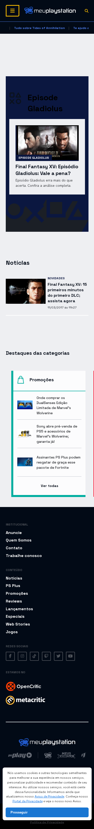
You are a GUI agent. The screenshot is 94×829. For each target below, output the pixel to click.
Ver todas (49, 486)
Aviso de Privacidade (49, 796)
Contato (14, 547)
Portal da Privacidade (28, 801)
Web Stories (18, 624)
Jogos (12, 631)
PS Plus (13, 585)
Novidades (56, 278)
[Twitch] (46, 656)
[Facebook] (10, 656)
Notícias (14, 578)
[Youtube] (70, 656)
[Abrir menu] (12, 10)
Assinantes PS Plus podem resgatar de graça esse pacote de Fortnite (58, 462)
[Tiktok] (34, 656)
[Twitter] (58, 656)
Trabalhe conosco (24, 555)
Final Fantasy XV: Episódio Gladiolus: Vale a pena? (47, 169)
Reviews (14, 601)
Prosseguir (19, 812)
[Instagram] (22, 656)
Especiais (15, 616)
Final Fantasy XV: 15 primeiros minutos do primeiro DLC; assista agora (67, 292)
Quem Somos (19, 540)
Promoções (17, 593)
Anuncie (14, 532)
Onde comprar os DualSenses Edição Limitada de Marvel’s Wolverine (54, 405)
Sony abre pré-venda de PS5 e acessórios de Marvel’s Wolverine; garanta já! (57, 434)
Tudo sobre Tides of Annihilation (39, 28)
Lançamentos (19, 609)
